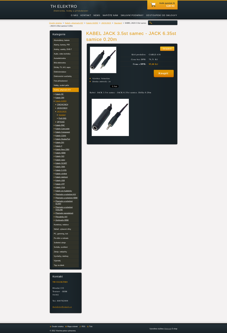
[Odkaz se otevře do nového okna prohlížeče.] (103, 72)
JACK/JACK (106, 23)
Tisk (90, 326)
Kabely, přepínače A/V (74, 23)
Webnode (167, 329)
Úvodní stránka (55, 23)
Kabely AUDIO (92, 23)
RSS (83, 326)
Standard (118, 23)
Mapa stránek (72, 326)
